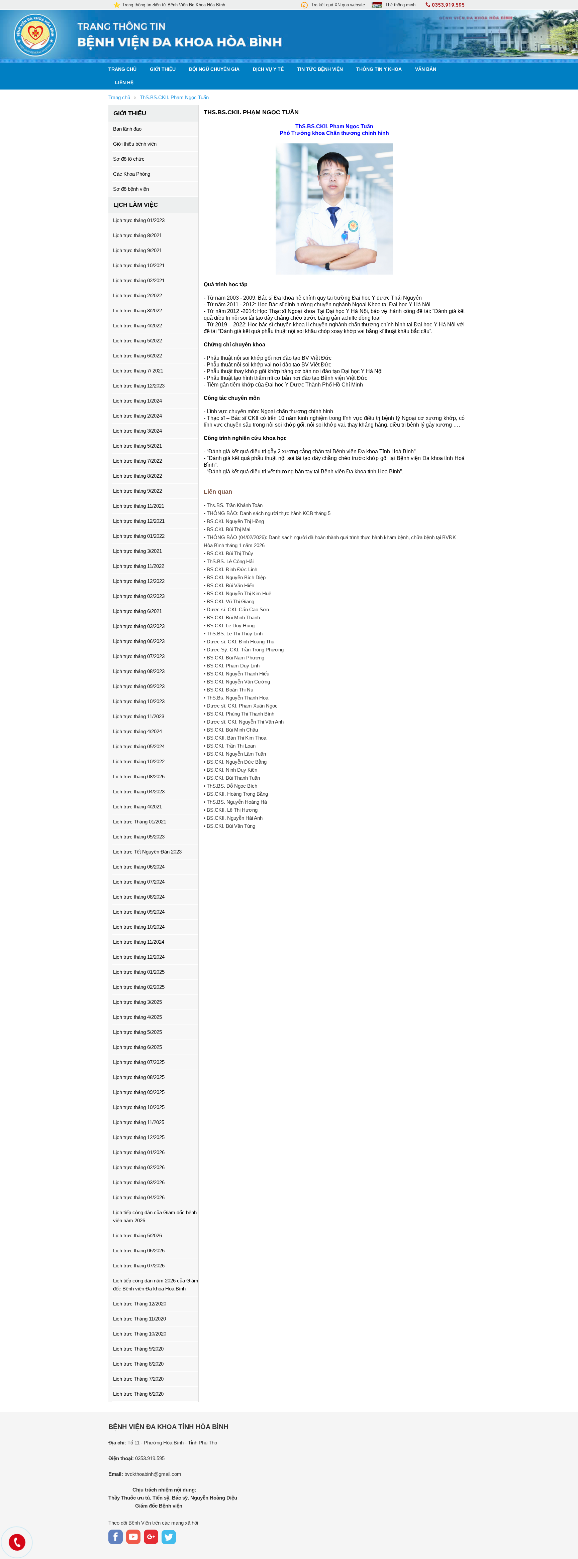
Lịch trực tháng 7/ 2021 (138, 370)
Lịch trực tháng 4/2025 (137, 1017)
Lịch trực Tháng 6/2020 (138, 1394)
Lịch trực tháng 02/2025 (139, 987)
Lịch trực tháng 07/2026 (139, 1265)
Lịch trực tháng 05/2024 (139, 746)
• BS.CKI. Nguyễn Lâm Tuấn (235, 754)
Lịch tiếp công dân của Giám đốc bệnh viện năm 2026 (155, 1216)
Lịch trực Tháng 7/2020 (138, 1379)
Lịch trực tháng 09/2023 (139, 686)
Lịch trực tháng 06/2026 (139, 1250)
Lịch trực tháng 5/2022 (137, 340)
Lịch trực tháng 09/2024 (139, 912)
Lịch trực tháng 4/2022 (137, 325)
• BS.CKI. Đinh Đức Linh (230, 569)
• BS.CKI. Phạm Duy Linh (232, 665)
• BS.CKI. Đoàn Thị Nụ (228, 689)
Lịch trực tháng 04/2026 (139, 1197)
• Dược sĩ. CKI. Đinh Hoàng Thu (239, 641)
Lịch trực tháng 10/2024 (139, 927)
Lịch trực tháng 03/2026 (139, 1182)
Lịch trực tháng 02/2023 (139, 596)
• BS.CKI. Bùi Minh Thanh (232, 617)
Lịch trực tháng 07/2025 (139, 1062)
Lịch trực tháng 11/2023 (138, 716)
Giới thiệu (163, 69)
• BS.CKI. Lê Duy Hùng (229, 625)
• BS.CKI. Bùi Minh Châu (231, 730)
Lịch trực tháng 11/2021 (138, 506)
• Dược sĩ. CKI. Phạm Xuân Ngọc (241, 706)
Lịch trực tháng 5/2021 (137, 446)
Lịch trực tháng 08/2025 (139, 1077)
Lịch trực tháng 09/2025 (139, 1092)
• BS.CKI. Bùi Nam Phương (234, 657)
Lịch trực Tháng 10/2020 (139, 1334)
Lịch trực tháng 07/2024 (139, 882)
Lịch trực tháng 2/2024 (137, 416)
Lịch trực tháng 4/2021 (137, 806)
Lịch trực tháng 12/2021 (139, 521)
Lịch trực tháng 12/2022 (139, 581)
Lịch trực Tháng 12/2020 (139, 1303)
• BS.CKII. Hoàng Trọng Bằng (236, 794)
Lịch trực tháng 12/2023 (139, 385)
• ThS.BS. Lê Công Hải (229, 561)
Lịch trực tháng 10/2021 (139, 265)
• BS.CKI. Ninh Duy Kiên (230, 770)
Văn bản (425, 69)
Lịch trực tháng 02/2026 (139, 1167)
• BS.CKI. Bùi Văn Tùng (229, 826)
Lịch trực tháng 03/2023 (139, 626)
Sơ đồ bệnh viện (131, 189)
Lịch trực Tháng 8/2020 (138, 1364)
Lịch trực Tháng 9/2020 (138, 1349)
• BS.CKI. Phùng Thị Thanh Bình (239, 714)
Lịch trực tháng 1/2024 (137, 401)
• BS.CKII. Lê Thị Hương (231, 810)
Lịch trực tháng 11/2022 (138, 566)
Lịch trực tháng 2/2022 (137, 295)
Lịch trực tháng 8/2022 (137, 476)
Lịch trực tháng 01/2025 (139, 972)
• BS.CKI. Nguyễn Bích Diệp (235, 577)
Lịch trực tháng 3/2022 (137, 310)
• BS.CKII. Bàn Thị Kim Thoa (235, 738)
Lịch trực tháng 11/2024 (138, 942)
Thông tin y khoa (379, 69)
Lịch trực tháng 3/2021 (137, 551)
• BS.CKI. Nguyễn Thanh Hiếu (236, 673)
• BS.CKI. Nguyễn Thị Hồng (234, 521)
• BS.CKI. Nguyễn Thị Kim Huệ (237, 593)
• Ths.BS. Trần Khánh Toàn (233, 505)
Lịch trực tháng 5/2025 (137, 1032)
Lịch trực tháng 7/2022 (137, 461)
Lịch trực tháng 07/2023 (139, 656)
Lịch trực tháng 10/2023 (139, 701)
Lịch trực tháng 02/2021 (139, 280)
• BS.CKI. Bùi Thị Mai (227, 529)
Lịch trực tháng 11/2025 (138, 1122)
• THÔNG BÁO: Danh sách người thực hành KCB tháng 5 (267, 513)
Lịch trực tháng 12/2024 (139, 957)
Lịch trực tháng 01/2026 (139, 1152)
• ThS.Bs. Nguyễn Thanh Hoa (236, 697)
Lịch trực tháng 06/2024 (139, 867)
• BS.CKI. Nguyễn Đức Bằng (235, 762)
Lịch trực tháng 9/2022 (137, 491)
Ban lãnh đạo (127, 129)
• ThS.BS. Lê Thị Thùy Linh (233, 633)
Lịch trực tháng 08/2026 (139, 776)
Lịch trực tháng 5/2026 (137, 1235)
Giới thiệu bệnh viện (135, 144)
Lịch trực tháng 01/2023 (139, 220)
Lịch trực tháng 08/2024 (139, 897)
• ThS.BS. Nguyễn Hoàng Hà (235, 802)
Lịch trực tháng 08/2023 (139, 671)
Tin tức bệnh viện (320, 69)
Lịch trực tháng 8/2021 (137, 235)
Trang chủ (122, 69)
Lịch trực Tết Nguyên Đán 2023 (147, 851)
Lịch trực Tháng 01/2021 (139, 821)
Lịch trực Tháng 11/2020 (139, 1318)
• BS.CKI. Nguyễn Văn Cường (237, 681)
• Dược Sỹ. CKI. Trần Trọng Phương (244, 649)
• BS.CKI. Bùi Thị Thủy (228, 553)
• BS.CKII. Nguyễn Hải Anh (233, 818)
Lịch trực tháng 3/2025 (137, 1002)
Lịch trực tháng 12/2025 (139, 1137)
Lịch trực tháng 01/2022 (139, 536)
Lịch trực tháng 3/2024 (137, 431)
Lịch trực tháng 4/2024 (137, 731)
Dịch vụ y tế (268, 69)
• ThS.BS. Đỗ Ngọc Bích (230, 786)
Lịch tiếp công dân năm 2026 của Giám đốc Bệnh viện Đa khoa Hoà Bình (155, 1284)
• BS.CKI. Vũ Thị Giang (229, 601)
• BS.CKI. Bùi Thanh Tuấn (232, 778)
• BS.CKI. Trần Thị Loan (230, 746)
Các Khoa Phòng (131, 174)
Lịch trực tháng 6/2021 (137, 611)
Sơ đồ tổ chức (128, 159)
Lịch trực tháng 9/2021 (137, 250)
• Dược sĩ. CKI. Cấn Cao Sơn (236, 609)
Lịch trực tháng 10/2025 (139, 1107)
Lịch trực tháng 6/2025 (137, 1047)
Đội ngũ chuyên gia (214, 69)
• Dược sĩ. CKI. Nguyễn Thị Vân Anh (244, 722)
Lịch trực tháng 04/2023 (139, 791)
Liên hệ (124, 82)
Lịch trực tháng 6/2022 (137, 355)
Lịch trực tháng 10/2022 (139, 761)
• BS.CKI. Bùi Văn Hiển (229, 585)
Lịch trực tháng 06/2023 (139, 641)
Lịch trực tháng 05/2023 (139, 836)
